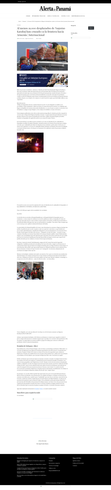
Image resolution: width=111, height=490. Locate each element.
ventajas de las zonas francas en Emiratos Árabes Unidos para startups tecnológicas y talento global (31, 468)
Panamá (19, 25)
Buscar (91, 28)
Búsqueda (73, 25)
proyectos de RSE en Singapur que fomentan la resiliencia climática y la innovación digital (31, 472)
